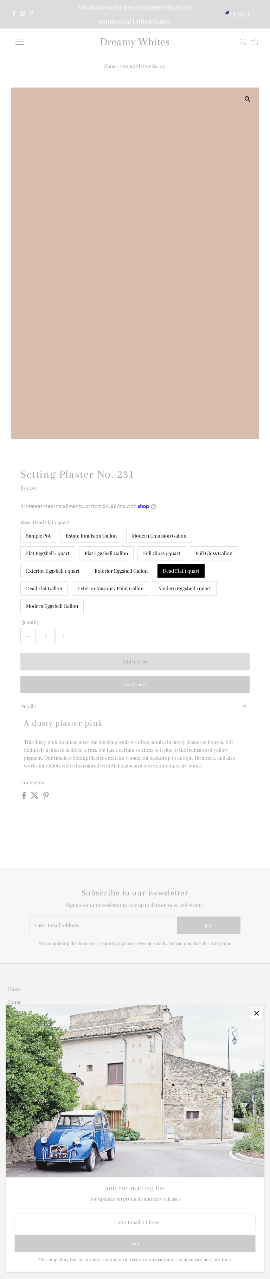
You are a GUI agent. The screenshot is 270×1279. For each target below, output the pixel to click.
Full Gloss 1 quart (161, 553)
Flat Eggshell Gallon (106, 553)
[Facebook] (14, 14)
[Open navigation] (40, 42)
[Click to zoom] (248, 99)
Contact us (32, 782)
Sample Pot (38, 535)
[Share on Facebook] (24, 796)
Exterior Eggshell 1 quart (52, 570)
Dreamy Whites (135, 42)
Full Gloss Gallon (213, 553)
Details (28, 706)
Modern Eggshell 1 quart (185, 588)
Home (110, 66)
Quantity (29, 622)
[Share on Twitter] (35, 796)
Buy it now (135, 684)
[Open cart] (254, 41)
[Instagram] (22, 14)
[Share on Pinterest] (46, 796)
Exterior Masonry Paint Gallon (110, 588)
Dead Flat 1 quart (181, 570)
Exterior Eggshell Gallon (121, 570)
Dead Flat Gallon (44, 588)
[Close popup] (256, 1013)
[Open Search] (243, 42)
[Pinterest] (31, 14)
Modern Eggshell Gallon (52, 606)
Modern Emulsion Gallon (159, 535)
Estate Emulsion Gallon (91, 535)
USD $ (241, 14)
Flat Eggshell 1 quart (48, 553)
